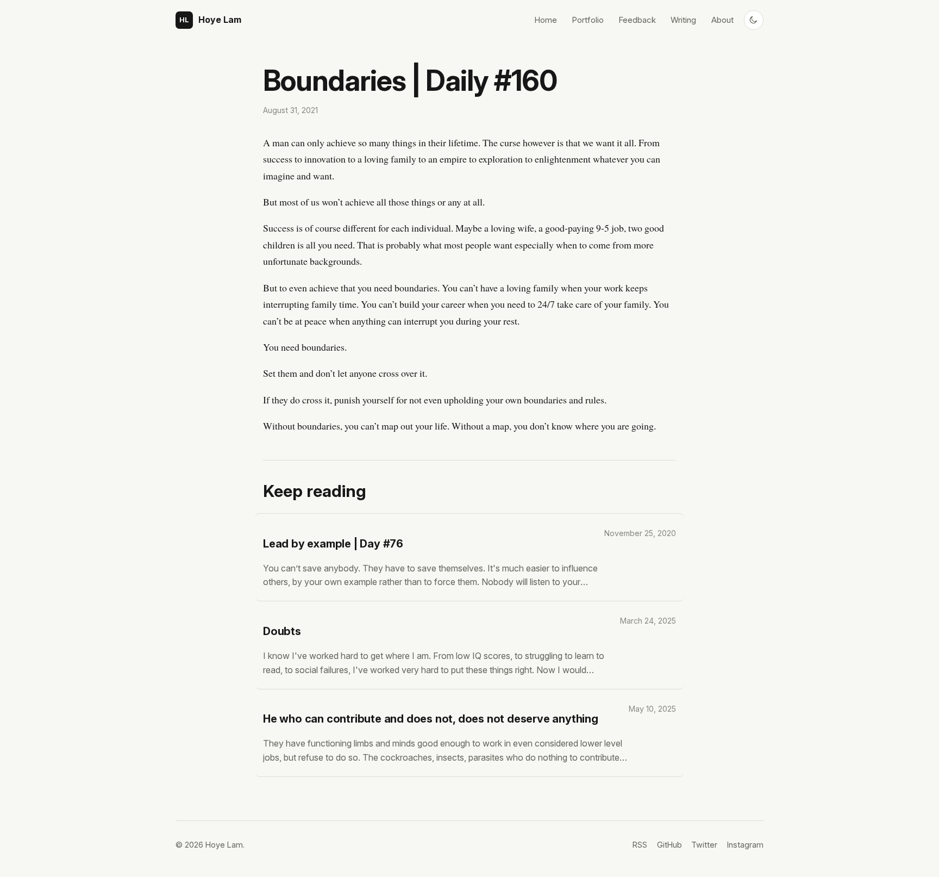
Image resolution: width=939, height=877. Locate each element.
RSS (640, 844)
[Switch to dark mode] (753, 20)
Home (545, 20)
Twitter (704, 844)
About (722, 20)
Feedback (637, 20)
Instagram (745, 844)
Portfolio (588, 20)
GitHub (669, 844)
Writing (683, 20)
